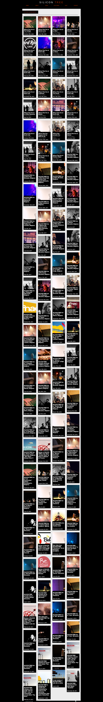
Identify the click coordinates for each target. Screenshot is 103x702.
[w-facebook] (75, 701)
